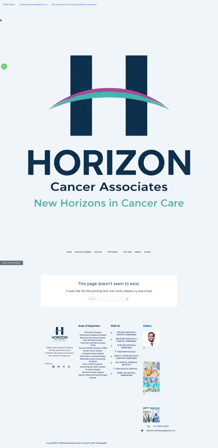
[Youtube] (109, 13)
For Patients (113, 252)
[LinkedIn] (109, 10)
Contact (147, 252)
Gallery (138, 252)
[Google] (109, 20)
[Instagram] (109, 17)
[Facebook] (109, 7)
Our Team (128, 252)
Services (98, 252)
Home (69, 252)
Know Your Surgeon (83, 252)
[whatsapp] (4, 66)
